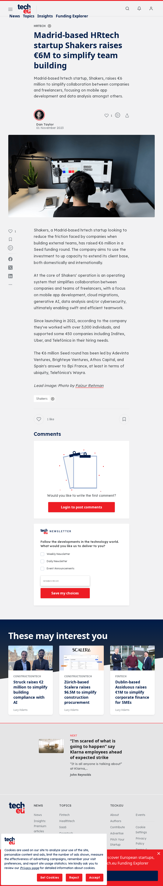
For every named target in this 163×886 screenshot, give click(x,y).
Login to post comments (81, 507)
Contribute (117, 827)
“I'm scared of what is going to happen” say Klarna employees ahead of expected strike (96, 749)
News (14, 15)
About (114, 815)
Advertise (117, 833)
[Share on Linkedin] (10, 276)
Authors (115, 821)
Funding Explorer (72, 15)
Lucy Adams (20, 710)
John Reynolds (80, 775)
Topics (28, 15)
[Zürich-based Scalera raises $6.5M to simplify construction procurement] (81, 658)
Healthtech (67, 821)
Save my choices (65, 593)
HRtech (40, 26)
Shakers (42, 398)
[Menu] (10, 10)
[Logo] (26, 9)
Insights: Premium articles (40, 826)
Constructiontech (27, 676)
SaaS (62, 827)
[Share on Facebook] (10, 259)
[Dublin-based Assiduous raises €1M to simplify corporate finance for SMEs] (132, 658)
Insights (45, 15)
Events (140, 815)
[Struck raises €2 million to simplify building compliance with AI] (30, 658)
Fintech (120, 676)
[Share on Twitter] (10, 267)
